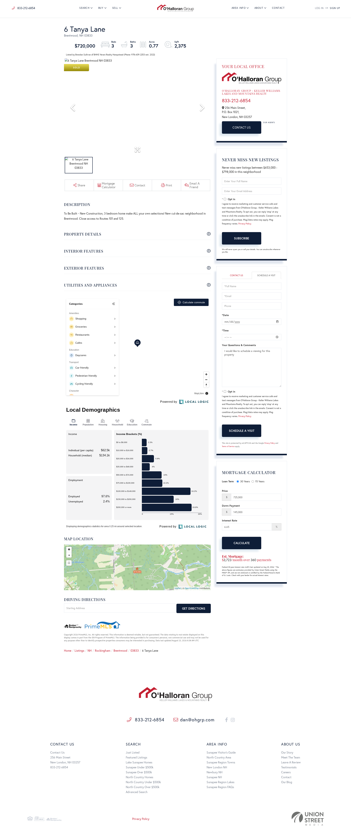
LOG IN (319, 8)
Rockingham (102, 650)
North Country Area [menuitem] (219, 757)
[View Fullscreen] (69, 563)
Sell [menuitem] (115, 8)
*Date (225, 315)
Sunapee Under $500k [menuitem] (139, 767)
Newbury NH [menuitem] (214, 772)
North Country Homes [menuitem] (139, 777)
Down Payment (231, 505)
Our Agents (269, 122)
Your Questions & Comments (239, 345)
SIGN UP (335, 8)
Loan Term (228, 481)
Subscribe (241, 238)
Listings (79, 650)
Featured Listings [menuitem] (136, 757)
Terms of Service (228, 446)
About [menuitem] (258, 8)
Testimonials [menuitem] (289, 767)
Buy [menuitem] (101, 8)
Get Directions (193, 608)
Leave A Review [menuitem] (291, 762)
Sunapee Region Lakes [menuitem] (220, 782)
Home (67, 650)
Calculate (242, 543)
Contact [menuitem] (278, 8)
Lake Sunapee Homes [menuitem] (139, 762)
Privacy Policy (244, 223)
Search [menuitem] (84, 8)
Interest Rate (229, 520)
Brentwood (120, 650)
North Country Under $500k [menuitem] (143, 782)
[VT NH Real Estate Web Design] (276, 819)
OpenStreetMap (192, 588)
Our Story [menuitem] (287, 752)
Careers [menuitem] (286, 772)
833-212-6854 (26, 8)
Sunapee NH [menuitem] (214, 777)
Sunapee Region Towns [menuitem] (221, 762)
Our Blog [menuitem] (286, 782)
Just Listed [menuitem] (132, 752)
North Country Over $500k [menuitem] (142, 787)
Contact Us (242, 127)
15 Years (259, 481)
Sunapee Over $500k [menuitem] (139, 772)
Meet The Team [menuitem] (290, 757)
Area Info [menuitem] (239, 8)
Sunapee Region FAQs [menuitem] (220, 787)
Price (225, 491)
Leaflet (178, 588)
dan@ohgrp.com (197, 720)
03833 (135, 650)
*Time (225, 330)
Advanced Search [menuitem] (137, 792)
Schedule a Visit (266, 275)
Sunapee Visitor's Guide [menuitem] (221, 752)
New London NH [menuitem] (217, 767)
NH (90, 650)
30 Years (245, 481)
